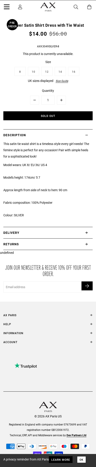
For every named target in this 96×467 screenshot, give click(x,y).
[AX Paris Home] (48, 6)
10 (33, 71)
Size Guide (62, 81)
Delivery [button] (11, 232)
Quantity (48, 90)
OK (81, 459)
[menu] (7, 7)
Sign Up (87, 285)
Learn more (60, 459)
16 (73, 71)
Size (48, 62)
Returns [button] (11, 244)
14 (60, 71)
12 (47, 71)
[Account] (20, 7)
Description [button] (14, 135)
